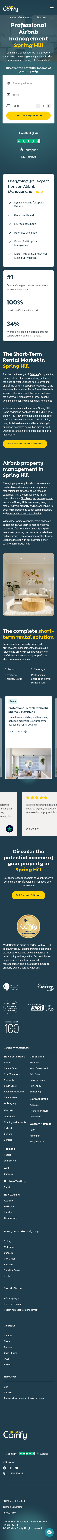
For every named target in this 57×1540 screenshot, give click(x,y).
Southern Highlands (14, 1091)
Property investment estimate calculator (24, 1398)
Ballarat (8, 1128)
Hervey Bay (35, 1086)
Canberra (8, 1174)
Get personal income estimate (25, 443)
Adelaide (34, 1105)
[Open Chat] (49, 1532)
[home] (10, 8)
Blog (6, 1386)
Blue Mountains (12, 1074)
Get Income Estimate (28, 895)
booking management (15, 509)
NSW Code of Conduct (14, 1501)
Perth (32, 1130)
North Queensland (39, 1068)
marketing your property (16, 505)
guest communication (39, 509)
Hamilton (8, 1212)
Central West (10, 1097)
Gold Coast (35, 1074)
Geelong (8, 1134)
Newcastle (9, 1080)
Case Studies (10, 1353)
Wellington (9, 1206)
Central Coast (11, 1068)
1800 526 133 (17, 1473)
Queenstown (10, 1218)
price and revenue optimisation (24, 513)
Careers (8, 1347)
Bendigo (8, 1140)
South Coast (10, 1086)
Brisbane (34, 374)
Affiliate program (12, 1298)
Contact (8, 1335)
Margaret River (37, 1141)
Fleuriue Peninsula (39, 1111)
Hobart (7, 1155)
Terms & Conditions (12, 1507)
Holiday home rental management (21, 1310)
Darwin (7, 1187)
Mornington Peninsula (15, 1122)
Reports (8, 1392)
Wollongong (10, 1103)
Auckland (8, 1200)
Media (7, 1341)
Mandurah (35, 1135)
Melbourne (9, 1116)
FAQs (6, 1359)
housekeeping (42, 505)
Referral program (13, 1304)
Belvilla (7, 1364)
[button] (51, 9)
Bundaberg (35, 1091)
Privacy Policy (9, 1512)
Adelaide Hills (36, 1116)
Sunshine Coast (37, 1080)
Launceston (10, 1160)
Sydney (8, 1062)
